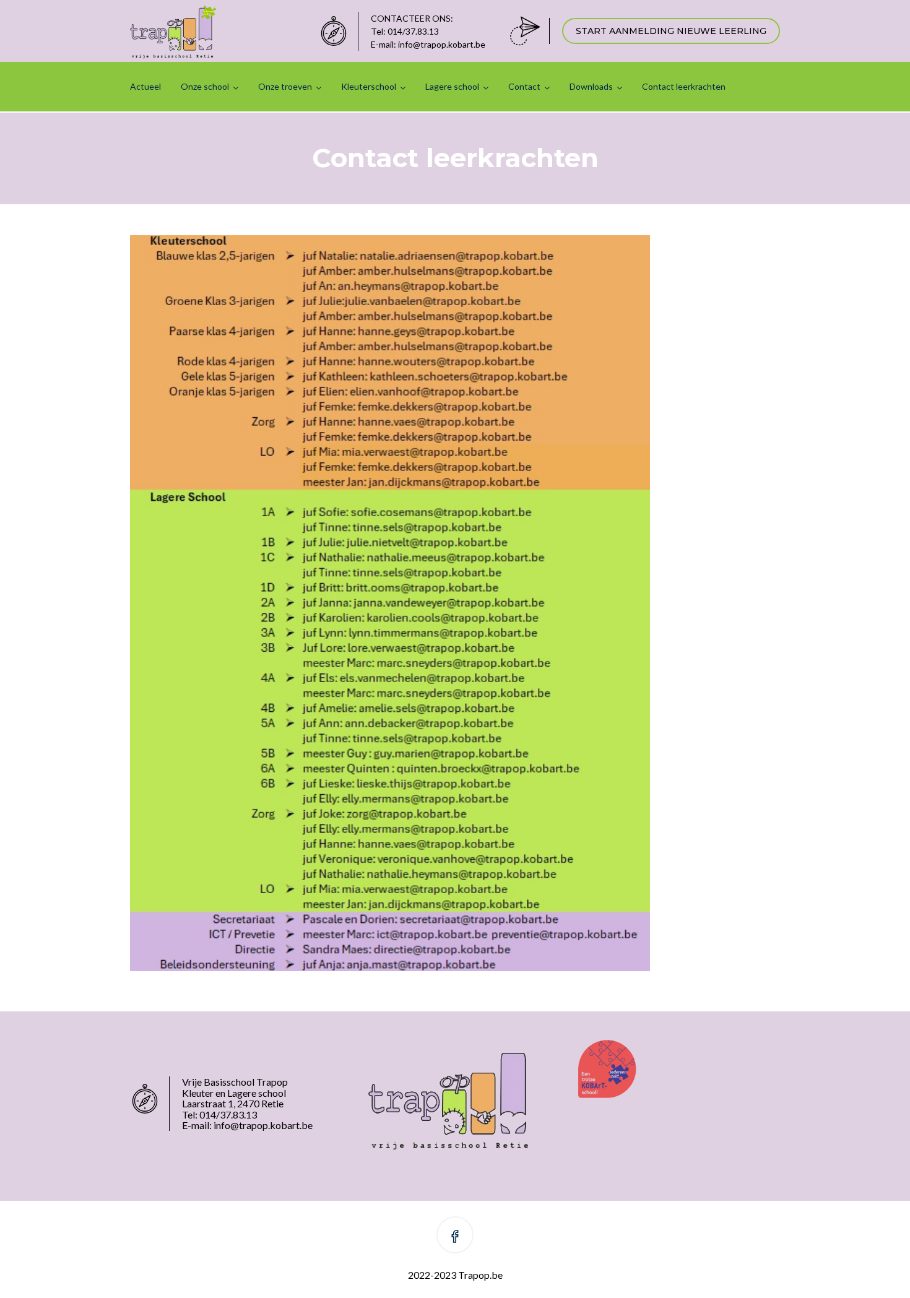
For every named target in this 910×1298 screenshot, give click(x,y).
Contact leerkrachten (684, 86)
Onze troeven (285, 86)
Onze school (205, 86)
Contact (524, 86)
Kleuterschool (368, 86)
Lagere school (452, 86)
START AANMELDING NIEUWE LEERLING (671, 31)
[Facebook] (455, 1237)
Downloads (591, 86)
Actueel (145, 86)
